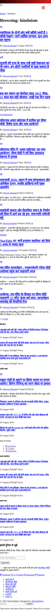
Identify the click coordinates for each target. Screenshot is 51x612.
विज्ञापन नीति (10, 587)
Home (2, 13)
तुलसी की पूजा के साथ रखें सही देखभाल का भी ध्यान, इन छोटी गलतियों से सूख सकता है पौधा (24, 66)
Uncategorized (6, 114)
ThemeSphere (38, 601)
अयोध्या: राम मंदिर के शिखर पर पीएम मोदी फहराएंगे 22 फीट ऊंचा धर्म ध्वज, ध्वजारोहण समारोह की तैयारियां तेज (24, 298)
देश (1, 27)
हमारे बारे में (9, 579)
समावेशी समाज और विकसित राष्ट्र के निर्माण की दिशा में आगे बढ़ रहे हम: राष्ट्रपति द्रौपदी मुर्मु (25, 214)
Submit (29, 604)
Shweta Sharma (10, 46)
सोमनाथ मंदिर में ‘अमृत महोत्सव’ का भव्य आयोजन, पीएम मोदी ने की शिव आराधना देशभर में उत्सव (22, 153)
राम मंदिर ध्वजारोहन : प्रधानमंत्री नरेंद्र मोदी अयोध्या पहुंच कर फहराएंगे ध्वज (25, 269)
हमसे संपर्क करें (11, 591)
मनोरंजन (3, 235)
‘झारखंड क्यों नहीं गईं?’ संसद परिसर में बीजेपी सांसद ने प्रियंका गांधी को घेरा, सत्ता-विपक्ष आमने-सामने (24, 331)
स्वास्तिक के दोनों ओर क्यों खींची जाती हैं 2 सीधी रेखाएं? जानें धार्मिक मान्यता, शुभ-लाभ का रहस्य (24, 36)
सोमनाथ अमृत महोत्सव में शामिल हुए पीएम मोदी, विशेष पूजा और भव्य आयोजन (23, 122)
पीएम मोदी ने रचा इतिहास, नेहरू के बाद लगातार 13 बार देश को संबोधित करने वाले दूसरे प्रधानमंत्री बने (23, 357)
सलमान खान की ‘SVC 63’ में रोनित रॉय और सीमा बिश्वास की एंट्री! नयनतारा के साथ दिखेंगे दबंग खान (24, 416)
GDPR (8, 594)
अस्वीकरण (9, 589)
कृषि (1, 57)
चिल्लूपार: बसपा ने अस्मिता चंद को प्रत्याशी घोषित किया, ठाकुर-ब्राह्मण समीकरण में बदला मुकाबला (24, 402)
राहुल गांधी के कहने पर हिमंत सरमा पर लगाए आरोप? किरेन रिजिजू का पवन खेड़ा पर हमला (25, 381)
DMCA (8, 596)
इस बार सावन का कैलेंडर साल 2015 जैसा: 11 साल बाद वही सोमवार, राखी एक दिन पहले (25, 95)
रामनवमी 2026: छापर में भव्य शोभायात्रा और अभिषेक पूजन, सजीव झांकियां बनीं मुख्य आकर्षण (25, 183)
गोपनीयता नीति (44, 568)
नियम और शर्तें (10, 584)
